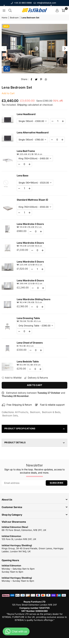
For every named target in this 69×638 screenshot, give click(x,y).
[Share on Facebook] (31, 79)
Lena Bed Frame (26, 150)
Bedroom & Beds (51, 412)
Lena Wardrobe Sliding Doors (33, 299)
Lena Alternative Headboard (33, 132)
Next (64, 48)
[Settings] (57, 10)
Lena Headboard (26, 114)
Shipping (22, 104)
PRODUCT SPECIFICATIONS (20, 428)
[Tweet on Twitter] (36, 79)
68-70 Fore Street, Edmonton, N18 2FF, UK (24, 530)
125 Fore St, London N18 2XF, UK (19, 539)
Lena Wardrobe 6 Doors (30, 280)
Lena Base (22, 175)
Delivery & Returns (37, 377)
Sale (6, 26)
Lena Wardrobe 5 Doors (30, 261)
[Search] (10, 10)
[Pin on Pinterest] (41, 79)
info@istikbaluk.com (46, 3)
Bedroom (14, 17)
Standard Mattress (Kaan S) (32, 199)
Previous (4, 48)
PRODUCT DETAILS (15, 442)
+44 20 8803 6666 (23, 3)
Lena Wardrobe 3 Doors (30, 223)
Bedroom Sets (10, 415)
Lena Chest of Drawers (30, 342)
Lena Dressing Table (28, 318)
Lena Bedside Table (28, 361)
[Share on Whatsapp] (46, 79)
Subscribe (56, 482)
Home (4, 17)
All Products (21, 412)
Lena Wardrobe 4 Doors (30, 242)
